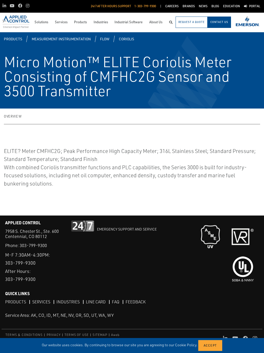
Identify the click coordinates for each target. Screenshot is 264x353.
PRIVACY (54, 335)
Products (13, 39)
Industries (68, 301)
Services (41, 301)
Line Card (96, 301)
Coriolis (126, 39)
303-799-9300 (33, 245)
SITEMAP (100, 335)
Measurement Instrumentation (61, 39)
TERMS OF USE (76, 335)
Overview (12, 116)
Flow (104, 39)
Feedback (136, 301)
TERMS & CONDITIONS (24, 335)
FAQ (115, 301)
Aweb (115, 335)
